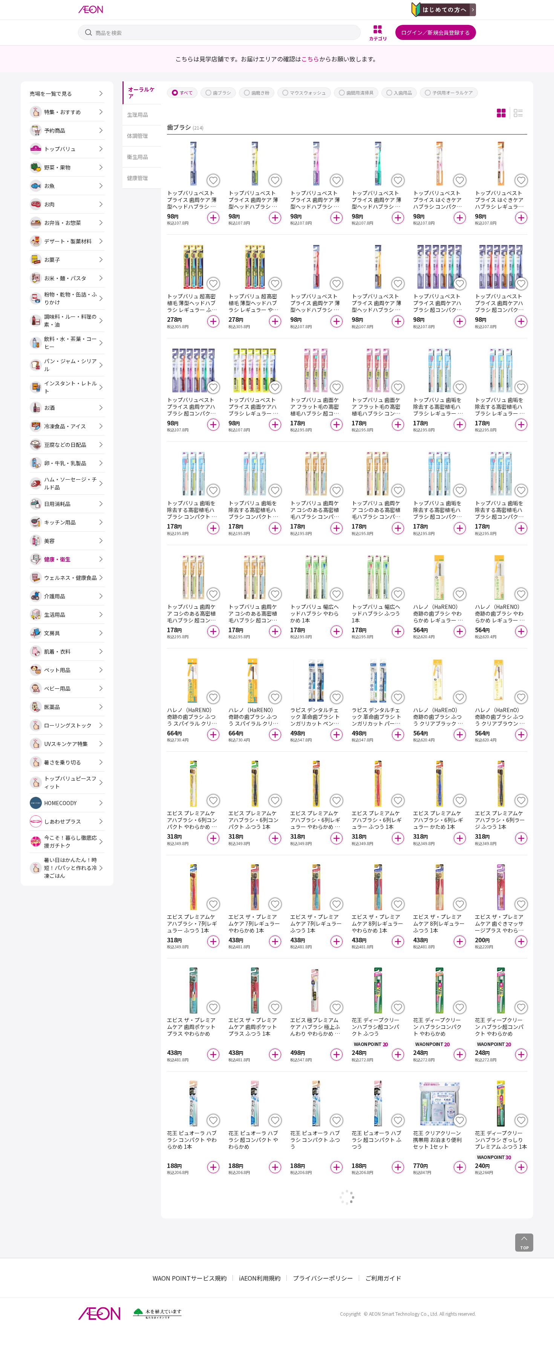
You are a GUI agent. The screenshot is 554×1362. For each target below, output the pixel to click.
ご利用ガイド (383, 1278)
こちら (310, 58)
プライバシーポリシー (323, 1278)
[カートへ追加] (213, 218)
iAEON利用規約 (260, 1278)
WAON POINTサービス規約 (190, 1278)
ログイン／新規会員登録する (435, 32)
